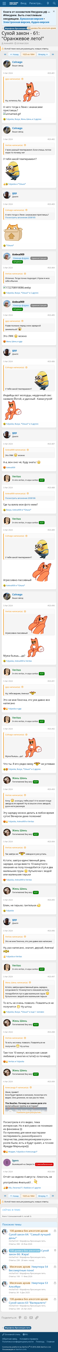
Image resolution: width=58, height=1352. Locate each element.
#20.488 (51, 487)
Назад (15, 54)
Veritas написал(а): (14, 145)
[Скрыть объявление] (53, 11)
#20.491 (51, 681)
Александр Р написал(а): (17, 1087)
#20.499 (51, 1081)
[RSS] (2, 1344)
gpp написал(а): (12, 78)
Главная (50, 1341)
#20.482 (51, 139)
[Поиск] (54, 3)
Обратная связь (9, 1338)
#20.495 (51, 900)
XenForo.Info (21, 1349)
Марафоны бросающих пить (33, 1241)
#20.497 (51, 976)
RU (26, 1334)
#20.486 (51, 361)
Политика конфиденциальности (18, 1341)
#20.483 (51, 204)
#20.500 (51, 1171)
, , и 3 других (23, 119)
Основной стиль (12, 1334)
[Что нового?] (48, 3)
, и (18, 510)
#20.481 (51, 73)
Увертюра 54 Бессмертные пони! (28, 1268)
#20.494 (51, 841)
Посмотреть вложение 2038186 (20, 498)
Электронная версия (16, 22)
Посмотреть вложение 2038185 (20, 217)
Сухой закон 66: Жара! (29, 1252)
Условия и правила (29, 1338)
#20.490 (51, 605)
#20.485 (51, 315)
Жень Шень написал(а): (16, 982)
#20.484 (51, 267)
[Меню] (4, 3)
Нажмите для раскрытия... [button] (29, 1112)
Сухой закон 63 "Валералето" (27, 1302)
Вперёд (42, 54)
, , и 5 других (24, 1188)
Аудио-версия (40, 22)
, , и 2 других (22, 293)
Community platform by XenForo (26, 1347)
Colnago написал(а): (14, 210)
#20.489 (51, 530)
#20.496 (51, 930)
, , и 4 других (22, 424)
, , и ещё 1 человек (25, 1012)
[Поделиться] (45, 73)
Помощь (40, 1341)
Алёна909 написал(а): (15, 449)
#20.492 (51, 728)
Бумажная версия (31, 18)
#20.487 (51, 444)
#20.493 (51, 789)
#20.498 (51, 1032)
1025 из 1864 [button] (28, 54)
